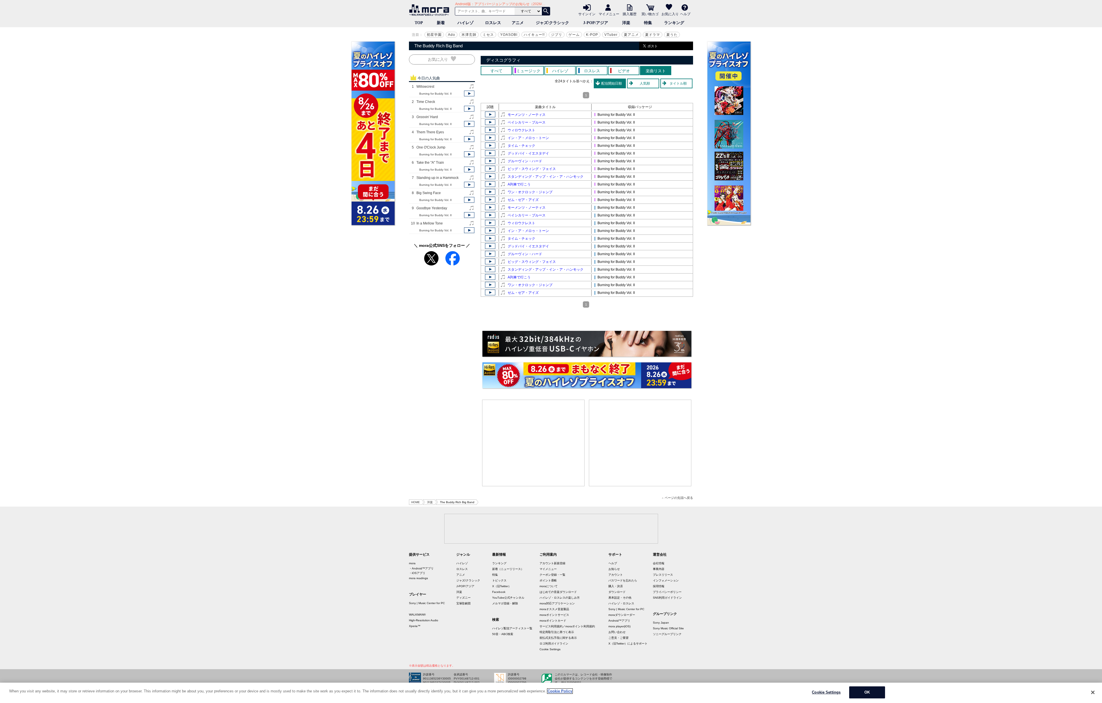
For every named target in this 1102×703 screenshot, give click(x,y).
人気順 (645, 83)
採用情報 (658, 586)
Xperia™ (414, 626)
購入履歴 (630, 13)
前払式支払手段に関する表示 (558, 637)
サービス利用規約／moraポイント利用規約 (567, 626)
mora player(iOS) (619, 626)
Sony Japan (661, 622)
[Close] (1093, 692)
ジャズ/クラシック (552, 23)
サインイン (586, 13)
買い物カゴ (650, 13)
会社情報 (658, 563)
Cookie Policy (560, 691)
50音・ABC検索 (502, 634)
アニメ (518, 23)
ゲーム (574, 35)
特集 (648, 23)
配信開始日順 (611, 83)
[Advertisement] (533, 443)
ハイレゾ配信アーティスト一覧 (512, 628)
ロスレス (493, 23)
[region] (551, 693)
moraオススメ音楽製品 (554, 609)
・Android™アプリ (421, 568)
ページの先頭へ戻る (679, 497)
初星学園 (434, 35)
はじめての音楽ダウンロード (558, 591)
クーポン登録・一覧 (552, 574)
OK (867, 692)
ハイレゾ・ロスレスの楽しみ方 (560, 597)
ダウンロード (617, 591)
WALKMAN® (417, 614)
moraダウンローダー (621, 614)
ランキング (674, 23)
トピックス (499, 580)
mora (412, 563)
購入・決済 (615, 586)
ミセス (488, 35)
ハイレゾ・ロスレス (621, 603)
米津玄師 (468, 35)
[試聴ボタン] (469, 93)
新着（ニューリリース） (508, 569)
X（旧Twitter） (501, 586)
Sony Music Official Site (668, 628)
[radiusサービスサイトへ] (587, 344)
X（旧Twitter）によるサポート (627, 643)
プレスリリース (663, 574)
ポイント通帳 (548, 580)
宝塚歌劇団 (463, 603)
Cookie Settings (550, 649)
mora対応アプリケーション (557, 603)
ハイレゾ (465, 23)
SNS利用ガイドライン (667, 597)
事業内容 (658, 569)
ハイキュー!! (534, 35)
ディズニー (463, 597)
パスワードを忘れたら (622, 580)
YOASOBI (508, 35)
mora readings (418, 578)
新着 (441, 23)
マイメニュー (609, 13)
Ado (451, 35)
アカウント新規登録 (552, 563)
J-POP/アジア (595, 23)
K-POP (592, 35)
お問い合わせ (617, 632)
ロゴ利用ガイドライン (554, 643)
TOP (419, 23)
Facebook (498, 591)
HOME (415, 502)
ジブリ (556, 35)
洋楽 (626, 23)
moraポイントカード (553, 620)
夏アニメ (631, 35)
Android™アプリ (619, 620)
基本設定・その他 (619, 597)
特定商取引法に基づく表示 (557, 632)
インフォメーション (666, 580)
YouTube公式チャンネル (508, 597)
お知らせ (614, 569)
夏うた (672, 35)
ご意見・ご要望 (618, 637)
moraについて (549, 586)
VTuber (611, 35)
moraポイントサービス (554, 614)
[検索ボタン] (546, 11)
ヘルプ (685, 13)
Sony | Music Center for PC (427, 603)
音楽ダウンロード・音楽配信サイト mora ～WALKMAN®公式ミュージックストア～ (430, 10)
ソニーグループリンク (667, 634)
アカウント (615, 574)
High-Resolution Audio (423, 620)
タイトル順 (678, 83)
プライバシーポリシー (667, 591)
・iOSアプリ (417, 573)
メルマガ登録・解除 (505, 603)
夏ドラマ (652, 35)
